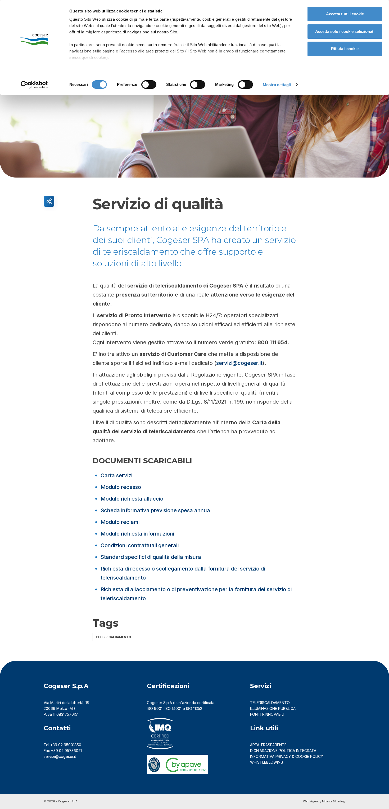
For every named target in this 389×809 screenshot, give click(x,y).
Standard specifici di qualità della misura (151, 557)
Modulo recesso (121, 487)
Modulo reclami (120, 522)
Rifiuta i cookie (345, 48)
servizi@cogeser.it (239, 363)
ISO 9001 (154, 708)
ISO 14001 (173, 708)
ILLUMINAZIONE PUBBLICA (273, 708)
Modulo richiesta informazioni (137, 534)
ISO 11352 (194, 708)
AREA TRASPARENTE (268, 744)
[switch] (148, 84)
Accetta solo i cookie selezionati (344, 31)
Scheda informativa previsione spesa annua (155, 510)
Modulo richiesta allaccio (132, 499)
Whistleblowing (267, 762)
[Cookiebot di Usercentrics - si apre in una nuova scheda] (34, 85)
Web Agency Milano (317, 801)
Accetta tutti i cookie (345, 14)
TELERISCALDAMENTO (270, 702)
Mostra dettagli (277, 84)
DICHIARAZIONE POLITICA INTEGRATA (283, 750)
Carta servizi (116, 475)
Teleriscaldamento (113, 637)
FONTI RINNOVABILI (267, 714)
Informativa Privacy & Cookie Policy (286, 756)
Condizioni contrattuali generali (140, 545)
